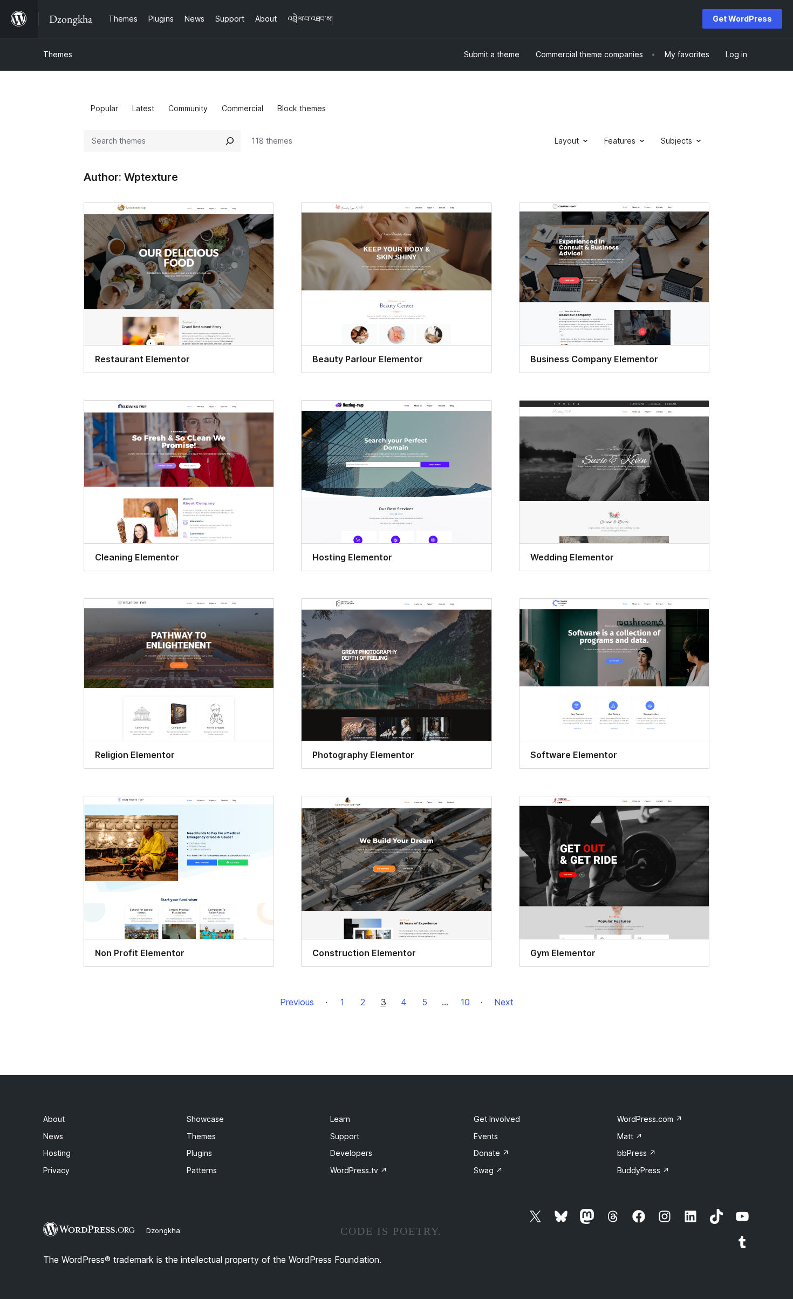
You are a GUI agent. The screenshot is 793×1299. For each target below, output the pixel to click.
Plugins (199, 1153)
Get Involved (497, 1119)
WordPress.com (649, 1119)
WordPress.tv (358, 1170)
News (53, 1136)
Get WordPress (742, 18)
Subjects (676, 140)
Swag (488, 1170)
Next (504, 1002)
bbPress (636, 1153)
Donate (491, 1153)
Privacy (56, 1170)
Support (344, 1136)
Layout (567, 140)
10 (465, 1002)
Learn (340, 1119)
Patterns (202, 1170)
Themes (57, 54)
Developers (351, 1153)
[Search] (230, 141)
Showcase (205, 1119)
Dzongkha (163, 1230)
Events (486, 1136)
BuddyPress (643, 1170)
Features (619, 140)
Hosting (57, 1153)
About (54, 1119)
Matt (629, 1136)
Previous (297, 1002)
